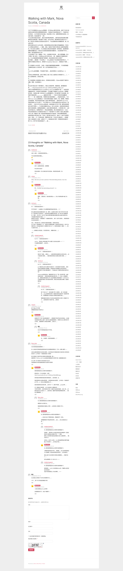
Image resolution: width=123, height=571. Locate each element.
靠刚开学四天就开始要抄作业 (37, 132)
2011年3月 (78, 124)
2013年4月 (78, 98)
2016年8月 (78, 73)
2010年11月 (78, 130)
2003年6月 (78, 334)
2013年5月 (78, 96)
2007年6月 (78, 224)
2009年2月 (78, 178)
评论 (29, 504)
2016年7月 (78, 76)
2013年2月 (78, 103)
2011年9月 (78, 119)
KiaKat (77, 55)
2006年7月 (78, 249)
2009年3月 (78, 176)
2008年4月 (78, 201)
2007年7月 (78, 222)
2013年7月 (78, 92)
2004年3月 (78, 313)
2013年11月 (78, 87)
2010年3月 (78, 149)
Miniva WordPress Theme (39, 563)
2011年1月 (78, 126)
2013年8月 (78, 89)
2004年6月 (78, 306)
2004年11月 (78, 295)
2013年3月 (78, 101)
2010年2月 (78, 151)
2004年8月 (78, 302)
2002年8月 (78, 350)
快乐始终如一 (79, 27)
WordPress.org (79, 394)
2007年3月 (78, 231)
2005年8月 (78, 274)
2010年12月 (78, 128)
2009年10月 (78, 160)
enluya (33, 176)
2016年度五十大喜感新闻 (81, 34)
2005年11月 (78, 268)
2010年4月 (78, 146)
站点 (29, 531)
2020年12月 (78, 66)
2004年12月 (78, 293)
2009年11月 (78, 158)
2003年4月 (78, 338)
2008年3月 (78, 204)
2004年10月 (78, 297)
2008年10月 (78, 188)
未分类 (33, 125)
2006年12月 (78, 238)
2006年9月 (78, 245)
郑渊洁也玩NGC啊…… (88, 52)
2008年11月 (78, 185)
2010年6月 (78, 142)
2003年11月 (78, 322)
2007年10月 (78, 215)
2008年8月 (78, 192)
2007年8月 (78, 220)
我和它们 (78, 371)
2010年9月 (78, 135)
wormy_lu (33, 203)
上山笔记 (78, 364)
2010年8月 (78, 137)
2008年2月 (78, 206)
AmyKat (77, 50)
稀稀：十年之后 (79, 32)
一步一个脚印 (79, 362)
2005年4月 (78, 284)
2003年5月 (78, 336)
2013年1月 (78, 105)
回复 (32, 159)
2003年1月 (78, 345)
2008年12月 (78, 183)
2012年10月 (78, 110)
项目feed (78, 390)
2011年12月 (78, 114)
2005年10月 (78, 270)
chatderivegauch (39, 235)
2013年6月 (78, 94)
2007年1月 (78, 236)
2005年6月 (78, 279)
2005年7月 (78, 277)
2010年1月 (78, 153)
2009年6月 (78, 169)
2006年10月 (78, 242)
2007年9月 (78, 217)
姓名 (29, 521)
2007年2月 (78, 233)
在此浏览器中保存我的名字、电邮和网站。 (38, 536)
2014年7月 (78, 85)
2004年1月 (78, 318)
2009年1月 (78, 181)
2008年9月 (78, 190)
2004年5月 (78, 309)
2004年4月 (78, 311)
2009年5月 (78, 172)
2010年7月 (78, 140)
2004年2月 (78, 316)
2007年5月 (78, 226)
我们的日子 (78, 366)
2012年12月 (78, 107)
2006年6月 (78, 252)
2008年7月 (78, 194)
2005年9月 (78, 272)
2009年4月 (78, 174)
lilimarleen (43, 25)
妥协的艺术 (65, 132)
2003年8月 (78, 329)
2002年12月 (78, 348)
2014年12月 (78, 80)
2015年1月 (78, 78)
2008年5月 (78, 199)
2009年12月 (78, 156)
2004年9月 (78, 300)
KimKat (77, 52)
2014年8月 (78, 82)
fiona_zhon (34, 343)
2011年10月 (78, 117)
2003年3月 (78, 341)
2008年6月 (78, 197)
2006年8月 (78, 247)
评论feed (78, 392)
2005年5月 (78, 281)
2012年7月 (78, 112)
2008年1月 (78, 208)
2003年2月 (78, 343)
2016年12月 (78, 71)
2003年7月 (78, 332)
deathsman (34, 150)
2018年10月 (78, 69)
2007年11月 (78, 213)
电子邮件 (30, 526)
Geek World (78, 359)
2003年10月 (78, 325)
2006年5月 (78, 254)
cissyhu (33, 304)
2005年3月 (78, 286)
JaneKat (78, 57)
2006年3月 (78, 258)
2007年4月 (78, 229)
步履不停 (78, 378)
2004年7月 (78, 304)
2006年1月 (78, 263)
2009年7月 (78, 167)
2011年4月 (78, 121)
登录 (77, 387)
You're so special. (80, 30)
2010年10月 (78, 133)
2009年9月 (78, 162)
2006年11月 (78, 240)
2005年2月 (78, 288)
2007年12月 (78, 210)
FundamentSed (79, 46)
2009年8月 (78, 165)
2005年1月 (78, 290)
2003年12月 (78, 320)
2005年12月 (78, 265)
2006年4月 (78, 256)
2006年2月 (78, 261)
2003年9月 (78, 327)
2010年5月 (78, 144)
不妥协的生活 (79, 36)
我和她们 (78, 369)
